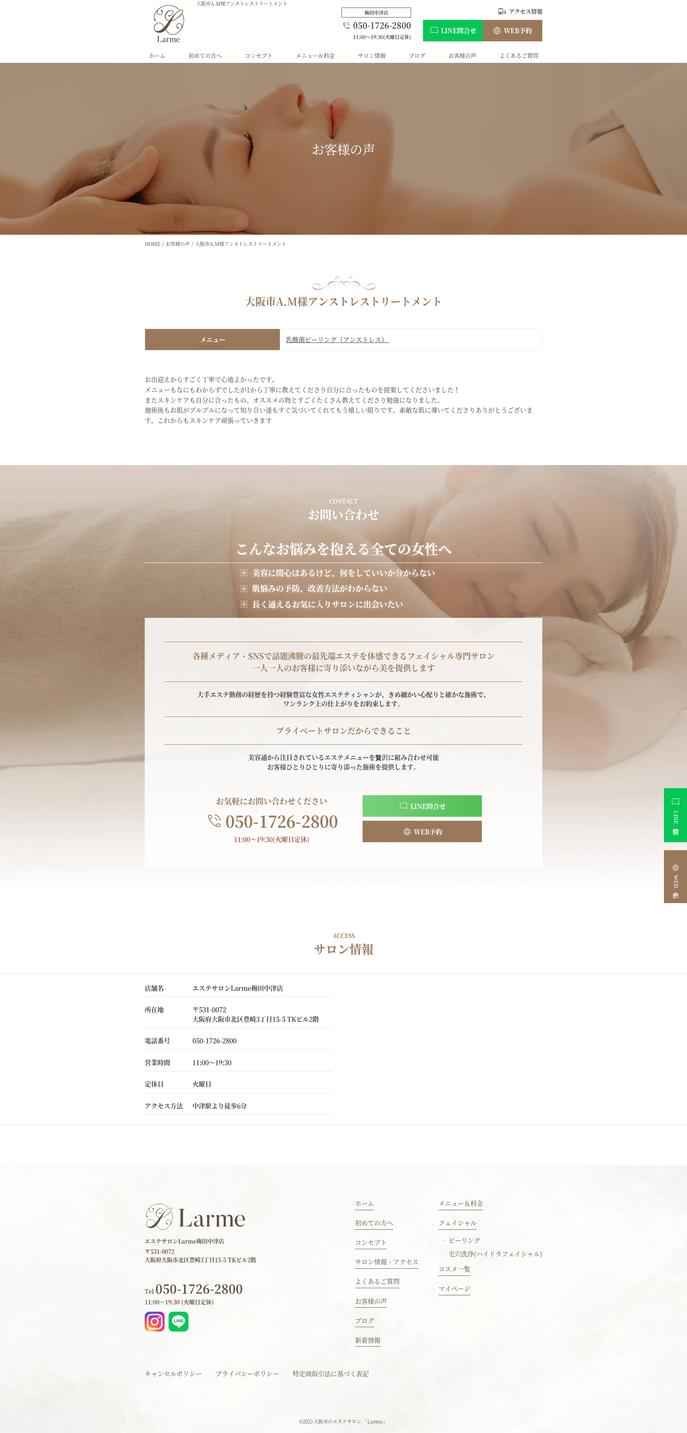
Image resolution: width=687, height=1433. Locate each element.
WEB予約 (518, 30)
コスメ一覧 (454, 1268)
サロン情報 (372, 55)
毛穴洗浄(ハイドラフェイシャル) (495, 1253)
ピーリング (464, 1240)
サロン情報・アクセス (387, 1261)
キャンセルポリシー (173, 1373)
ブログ (417, 55)
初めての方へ (205, 55)
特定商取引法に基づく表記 (331, 1373)
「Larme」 (375, 1421)
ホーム (157, 55)
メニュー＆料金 (315, 55)
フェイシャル (458, 1222)
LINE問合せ (458, 30)
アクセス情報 (525, 11)
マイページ (454, 1288)
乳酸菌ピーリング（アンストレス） (337, 339)
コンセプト (259, 55)
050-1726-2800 (194, 1288)
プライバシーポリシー (247, 1373)
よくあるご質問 (518, 55)
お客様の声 (462, 55)
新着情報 (367, 1340)
